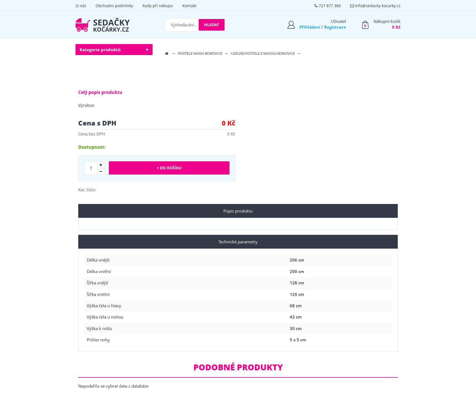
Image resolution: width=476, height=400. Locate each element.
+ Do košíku (169, 167)
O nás (80, 5)
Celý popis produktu (100, 92)
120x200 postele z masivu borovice (263, 53)
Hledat (211, 24)
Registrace (335, 27)
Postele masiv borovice (200, 53)
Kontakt (189, 5)
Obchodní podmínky (114, 5)
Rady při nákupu (157, 5)
